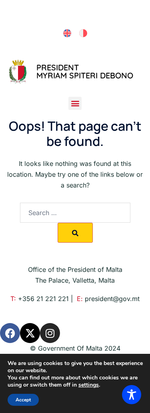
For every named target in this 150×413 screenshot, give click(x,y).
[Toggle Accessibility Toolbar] (131, 394)
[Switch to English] (67, 33)
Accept (23, 400)
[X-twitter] (30, 333)
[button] (75, 103)
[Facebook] (10, 333)
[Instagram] (50, 333)
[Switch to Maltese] (83, 33)
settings (88, 385)
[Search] (75, 233)
